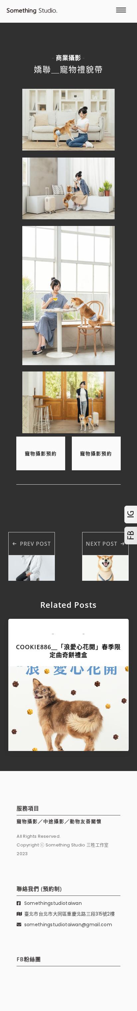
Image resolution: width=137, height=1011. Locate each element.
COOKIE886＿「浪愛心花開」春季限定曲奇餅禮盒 (68, 651)
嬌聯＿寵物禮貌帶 (68, 69)
